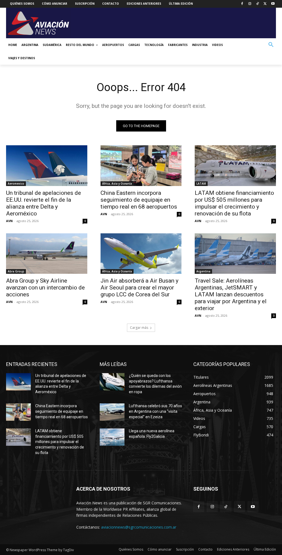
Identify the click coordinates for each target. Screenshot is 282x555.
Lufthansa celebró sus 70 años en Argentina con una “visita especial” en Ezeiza (155, 411)
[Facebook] (242, 4)
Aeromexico (16, 183)
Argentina (203, 271)
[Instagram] (250, 4)
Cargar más (139, 327)
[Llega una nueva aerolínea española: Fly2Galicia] (112, 437)
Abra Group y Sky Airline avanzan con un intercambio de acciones (45, 287)
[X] (265, 4)
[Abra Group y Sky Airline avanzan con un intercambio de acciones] (46, 253)
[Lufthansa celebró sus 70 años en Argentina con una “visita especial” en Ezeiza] (112, 412)
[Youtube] (273, 4)
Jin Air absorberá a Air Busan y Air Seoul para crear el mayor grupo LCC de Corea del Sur (139, 287)
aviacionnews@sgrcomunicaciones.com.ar (138, 527)
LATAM (201, 183)
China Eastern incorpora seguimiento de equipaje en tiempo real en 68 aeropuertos (139, 200)
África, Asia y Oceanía (117, 183)
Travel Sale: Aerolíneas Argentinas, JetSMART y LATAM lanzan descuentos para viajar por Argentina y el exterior (231, 294)
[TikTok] (257, 4)
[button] (271, 44)
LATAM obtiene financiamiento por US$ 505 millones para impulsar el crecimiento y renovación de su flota (234, 203)
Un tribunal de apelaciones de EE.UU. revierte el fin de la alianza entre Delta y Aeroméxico (43, 203)
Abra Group (16, 271)
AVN (9, 221)
